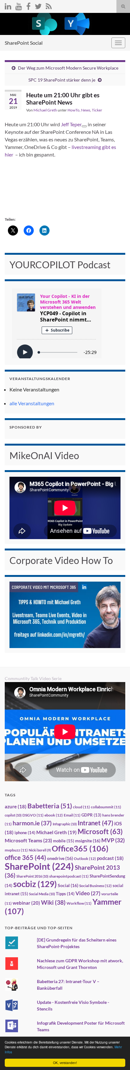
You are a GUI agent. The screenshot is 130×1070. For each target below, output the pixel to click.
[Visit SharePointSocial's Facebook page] (28, 5)
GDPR (91, 814)
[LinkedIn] (8, 5)
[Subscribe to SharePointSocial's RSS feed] (49, 5)
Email (72, 815)
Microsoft (100, 831)
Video (87, 893)
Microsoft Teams (28, 840)
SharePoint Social (24, 43)
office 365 (25, 857)
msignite (87, 840)
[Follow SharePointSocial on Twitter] (38, 5)
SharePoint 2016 (32, 876)
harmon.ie (32, 823)
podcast (110, 858)
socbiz (35, 884)
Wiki (53, 902)
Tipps (65, 893)
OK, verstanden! (65, 1062)
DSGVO (33, 815)
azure (16, 806)
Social (68, 885)
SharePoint (39, 866)
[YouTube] (18, 5)
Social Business (95, 885)
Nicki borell (40, 850)
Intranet (95, 823)
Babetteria (49, 806)
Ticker (97, 110)
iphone (25, 832)
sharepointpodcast (69, 876)
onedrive (60, 858)
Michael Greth (45, 110)
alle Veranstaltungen (31, 403)
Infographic (65, 824)
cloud (81, 807)
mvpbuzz (16, 850)
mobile (63, 840)
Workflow (79, 903)
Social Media (42, 894)
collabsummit (106, 807)
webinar (26, 903)
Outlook (85, 858)
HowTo (74, 110)
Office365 (80, 848)
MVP (113, 840)
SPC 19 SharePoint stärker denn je (61, 80)
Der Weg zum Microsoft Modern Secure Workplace (68, 68)
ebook (53, 815)
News (85, 110)
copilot (13, 815)
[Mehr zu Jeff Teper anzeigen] (84, 126)
